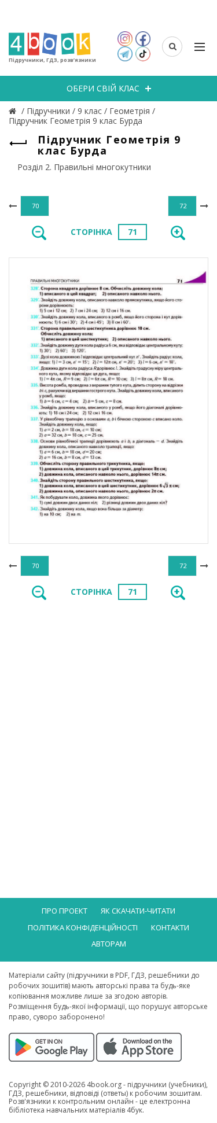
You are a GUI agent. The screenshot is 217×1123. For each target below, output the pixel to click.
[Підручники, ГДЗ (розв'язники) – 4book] (14, 110)
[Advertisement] (108, 726)
